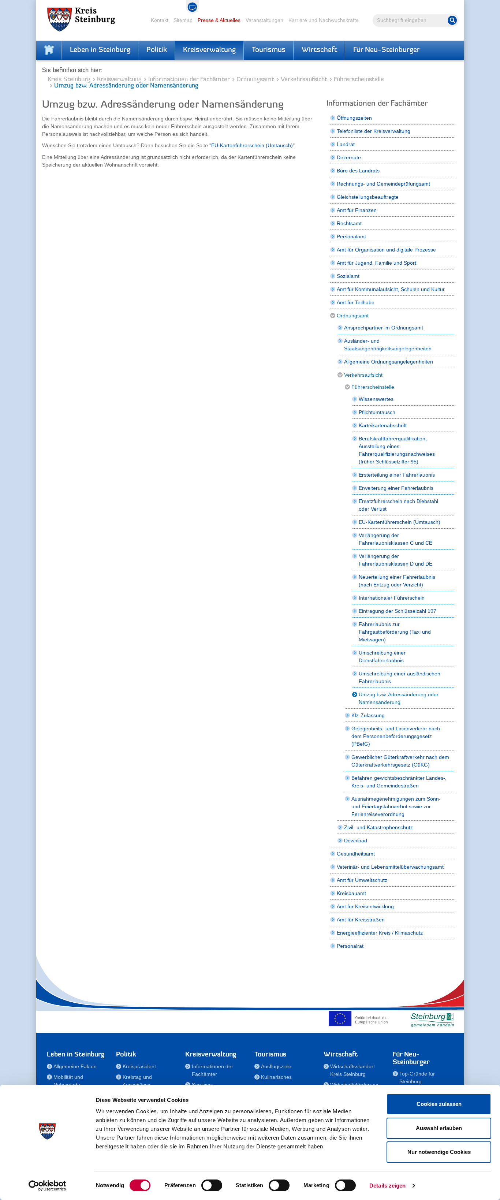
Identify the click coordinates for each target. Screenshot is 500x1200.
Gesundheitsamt (356, 854)
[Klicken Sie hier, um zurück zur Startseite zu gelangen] (49, 50)
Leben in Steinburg (100, 50)
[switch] (211, 1185)
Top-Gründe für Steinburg (417, 1077)
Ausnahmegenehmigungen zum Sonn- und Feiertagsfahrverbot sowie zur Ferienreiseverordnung (396, 806)
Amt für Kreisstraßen (361, 920)
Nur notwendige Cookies (439, 1152)
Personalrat (350, 946)
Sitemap (183, 20)
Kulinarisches (276, 1077)
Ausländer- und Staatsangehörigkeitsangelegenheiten (388, 344)
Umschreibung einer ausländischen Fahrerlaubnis (399, 677)
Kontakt (159, 20)
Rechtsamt (349, 223)
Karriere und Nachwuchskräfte (323, 20)
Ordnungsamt (255, 80)
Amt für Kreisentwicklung (365, 906)
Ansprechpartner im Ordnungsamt (383, 328)
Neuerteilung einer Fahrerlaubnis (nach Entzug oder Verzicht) (397, 581)
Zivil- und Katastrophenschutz (378, 827)
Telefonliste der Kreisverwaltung (373, 131)
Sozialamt (348, 276)
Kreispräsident (139, 1066)
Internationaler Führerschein (392, 598)
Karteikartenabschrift (383, 425)
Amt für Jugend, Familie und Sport (376, 263)
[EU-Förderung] (360, 1018)
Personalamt (351, 236)
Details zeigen (387, 1185)
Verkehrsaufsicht (304, 80)
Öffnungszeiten (354, 118)
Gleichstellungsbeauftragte (368, 197)
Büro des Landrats (358, 171)
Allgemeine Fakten (75, 1066)
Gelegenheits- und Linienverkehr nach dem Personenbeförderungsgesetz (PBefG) (395, 736)
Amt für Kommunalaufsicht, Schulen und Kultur (391, 289)
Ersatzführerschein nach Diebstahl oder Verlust (398, 505)
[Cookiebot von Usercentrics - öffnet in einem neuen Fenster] (47, 1185)
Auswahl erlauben (439, 1128)
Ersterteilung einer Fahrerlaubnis (397, 475)
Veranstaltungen (264, 20)
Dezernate (349, 157)
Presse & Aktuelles (219, 20)
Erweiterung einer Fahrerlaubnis (396, 488)
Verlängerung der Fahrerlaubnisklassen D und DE (395, 560)
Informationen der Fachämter (189, 80)
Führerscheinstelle (359, 80)
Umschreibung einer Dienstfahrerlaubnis (382, 656)
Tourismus (269, 50)
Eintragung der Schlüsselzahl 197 (397, 611)
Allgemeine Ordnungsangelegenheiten (388, 362)
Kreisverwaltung (209, 50)
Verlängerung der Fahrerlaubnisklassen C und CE (395, 539)
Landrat (346, 144)
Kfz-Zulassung (368, 715)
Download (355, 840)
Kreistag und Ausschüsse (137, 1081)
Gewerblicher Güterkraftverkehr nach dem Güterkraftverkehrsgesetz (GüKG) (400, 761)
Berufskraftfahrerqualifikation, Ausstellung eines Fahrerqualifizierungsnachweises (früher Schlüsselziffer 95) (397, 450)
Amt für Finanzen (357, 210)
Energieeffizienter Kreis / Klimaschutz (380, 933)
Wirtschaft (319, 50)
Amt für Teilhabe (355, 302)
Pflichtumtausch (377, 412)
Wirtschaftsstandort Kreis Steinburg (352, 1070)
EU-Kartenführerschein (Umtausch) (252, 145)
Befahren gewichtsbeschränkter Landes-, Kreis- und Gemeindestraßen (399, 782)
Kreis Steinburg (69, 80)
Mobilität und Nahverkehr (68, 1081)
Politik (156, 50)
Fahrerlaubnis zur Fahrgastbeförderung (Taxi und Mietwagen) (395, 631)
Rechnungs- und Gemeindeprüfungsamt (383, 184)
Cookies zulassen (439, 1104)
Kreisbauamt (351, 893)
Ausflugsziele (276, 1066)
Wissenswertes (376, 399)
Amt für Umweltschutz (362, 880)
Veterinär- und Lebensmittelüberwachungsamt (390, 867)
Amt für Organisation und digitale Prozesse (386, 250)
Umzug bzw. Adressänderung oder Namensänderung (399, 698)
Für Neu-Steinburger (386, 50)
